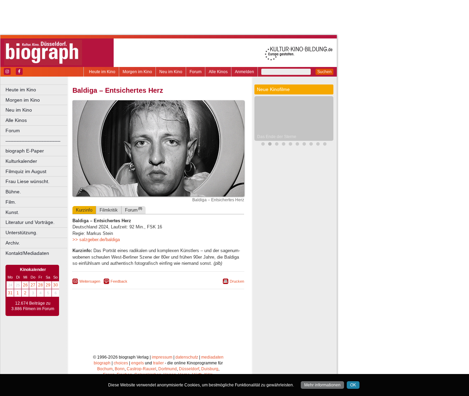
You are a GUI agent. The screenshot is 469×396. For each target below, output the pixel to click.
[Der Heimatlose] (317, 144)
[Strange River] (311, 144)
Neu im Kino (170, 71)
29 (48, 285)
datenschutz (186, 357)
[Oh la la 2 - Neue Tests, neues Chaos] (276, 144)
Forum (196, 71)
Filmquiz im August (25, 171)
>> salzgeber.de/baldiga (96, 239)
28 (40, 285)
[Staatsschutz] (297, 144)
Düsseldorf (189, 368)
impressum (162, 357)
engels (137, 363)
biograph (102, 363)
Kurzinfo (84, 210)
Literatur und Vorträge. (30, 222)
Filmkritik (109, 210)
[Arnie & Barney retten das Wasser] (324, 144)
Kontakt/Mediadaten (27, 253)
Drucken (237, 281)
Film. (10, 202)
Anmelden (244, 71)
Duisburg (209, 368)
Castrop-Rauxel (141, 368)
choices (121, 363)
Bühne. (13, 191)
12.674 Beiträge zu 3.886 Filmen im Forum (32, 306)
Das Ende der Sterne (276, 136)
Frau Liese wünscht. (27, 181)
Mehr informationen (322, 385)
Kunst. (12, 212)
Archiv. (12, 243)
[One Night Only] (263, 144)
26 (25, 285)
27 (33, 285)
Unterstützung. (21, 232)
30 (55, 285)
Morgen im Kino (137, 71)
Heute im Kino (102, 71)
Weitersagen (89, 281)
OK (353, 385)
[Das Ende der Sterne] (269, 144)
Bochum (105, 368)
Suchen (324, 71)
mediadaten (212, 357)
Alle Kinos (218, 71)
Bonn (120, 368)
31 (10, 293)
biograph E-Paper (24, 151)
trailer (158, 363)
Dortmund (167, 368)
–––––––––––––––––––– (32, 141)
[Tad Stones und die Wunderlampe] (283, 144)
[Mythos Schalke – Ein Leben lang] (304, 144)
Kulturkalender (21, 161)
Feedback (119, 281)
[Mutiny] (290, 144)
